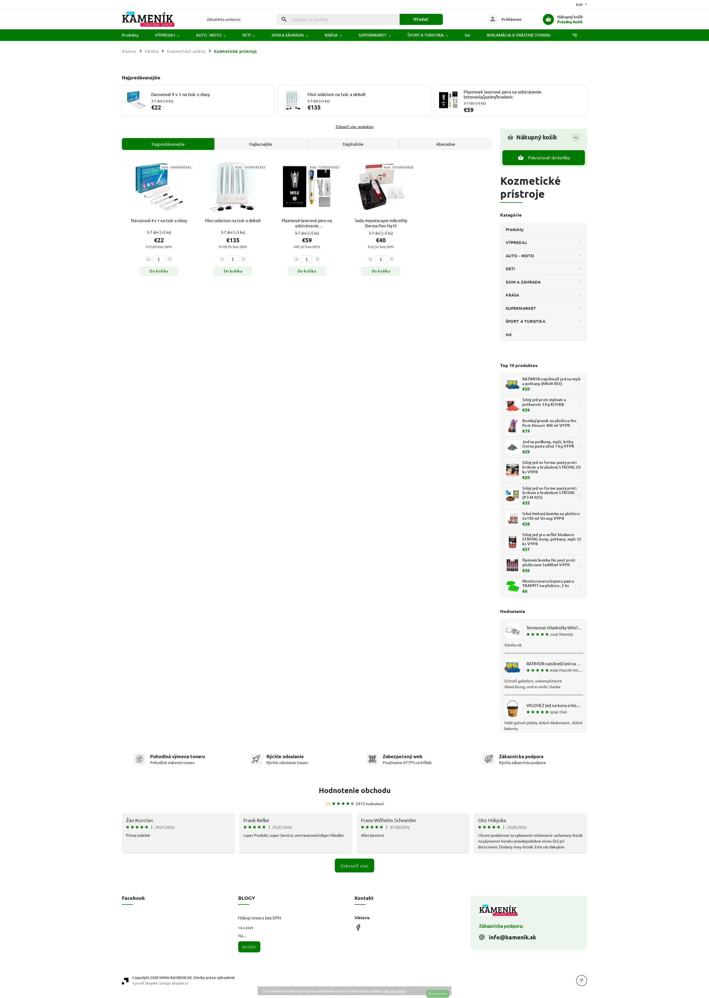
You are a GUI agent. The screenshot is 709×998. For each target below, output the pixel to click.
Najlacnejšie (260, 144)
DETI (510, 268)
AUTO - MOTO (520, 255)
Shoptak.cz (180, 983)
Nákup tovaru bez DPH (259, 917)
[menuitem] (134, 35)
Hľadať (421, 19)
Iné (509, 334)
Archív (249, 947)
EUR (579, 4)
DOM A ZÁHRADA (523, 282)
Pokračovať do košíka (549, 157)
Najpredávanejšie (168, 144)
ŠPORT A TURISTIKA (525, 321)
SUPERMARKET (521, 308)
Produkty (515, 229)
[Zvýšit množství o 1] (169, 259)
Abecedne (445, 144)
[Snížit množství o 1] (148, 259)
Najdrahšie (353, 144)
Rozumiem (437, 994)
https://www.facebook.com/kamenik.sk (357, 927)
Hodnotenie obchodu (355, 790)
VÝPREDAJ (516, 242)
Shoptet (151, 983)
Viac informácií (394, 991)
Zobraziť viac (354, 865)
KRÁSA (512, 295)
